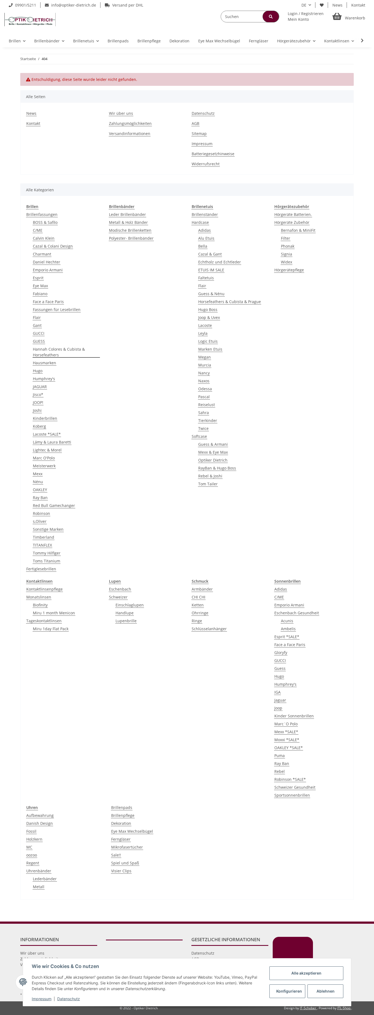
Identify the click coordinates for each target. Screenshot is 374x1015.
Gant (37, 325)
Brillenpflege (122, 815)
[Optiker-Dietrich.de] (30, 19)
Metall (38, 886)
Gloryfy (280, 652)
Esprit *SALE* (286, 636)
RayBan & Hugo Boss (217, 468)
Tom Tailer (208, 483)
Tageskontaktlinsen (44, 620)
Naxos (203, 380)
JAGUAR (40, 386)
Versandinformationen (129, 133)
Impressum (202, 143)
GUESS (39, 341)
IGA (277, 692)
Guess (280, 668)
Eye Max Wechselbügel (132, 831)
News (337, 5)
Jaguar (280, 700)
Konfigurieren (289, 991)
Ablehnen (326, 991)
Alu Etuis (206, 238)
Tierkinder (207, 420)
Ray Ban (40, 497)
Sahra (203, 412)
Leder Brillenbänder (127, 214)
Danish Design (39, 823)
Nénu (38, 481)
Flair (37, 317)
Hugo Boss (207, 309)
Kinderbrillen (45, 418)
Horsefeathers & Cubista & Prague (229, 301)
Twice (203, 428)
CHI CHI (198, 597)
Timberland (43, 537)
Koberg (39, 426)
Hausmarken (44, 362)
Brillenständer (205, 214)
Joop (278, 708)
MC (29, 847)
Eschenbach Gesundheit (296, 612)
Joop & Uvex (209, 317)
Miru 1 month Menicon (54, 612)
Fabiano (40, 293)
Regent (32, 863)
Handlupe (125, 612)
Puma (279, 755)
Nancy (204, 373)
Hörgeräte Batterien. (293, 214)
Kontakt (358, 5)
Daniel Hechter (46, 262)
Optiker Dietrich (213, 460)
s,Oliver (40, 521)
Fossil (31, 831)
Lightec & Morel (47, 450)
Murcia (204, 365)
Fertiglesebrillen (41, 568)
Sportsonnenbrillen (292, 795)
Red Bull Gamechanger (54, 505)
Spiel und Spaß (125, 863)
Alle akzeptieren (306, 973)
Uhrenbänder (38, 870)
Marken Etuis (210, 349)
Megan (204, 357)
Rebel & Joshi (210, 476)
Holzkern (34, 839)
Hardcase (200, 222)
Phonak (287, 246)
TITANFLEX (42, 545)
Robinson (41, 513)
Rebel (279, 771)
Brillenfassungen (41, 214)
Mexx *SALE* (286, 731)
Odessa (205, 388)
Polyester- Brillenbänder (131, 238)
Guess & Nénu (211, 293)
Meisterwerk (44, 465)
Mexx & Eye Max (213, 452)
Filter (285, 238)
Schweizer (118, 597)
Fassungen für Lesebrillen (56, 309)
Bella (202, 246)
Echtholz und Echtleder (219, 262)
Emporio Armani (48, 269)
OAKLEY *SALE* (288, 747)
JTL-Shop (344, 1008)
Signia (286, 254)
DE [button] (303, 5)
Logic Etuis (208, 341)
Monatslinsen (38, 597)
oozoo (31, 855)
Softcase (199, 436)
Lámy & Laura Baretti (52, 442)
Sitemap (199, 133)
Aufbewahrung (40, 815)
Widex (286, 262)
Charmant (42, 254)
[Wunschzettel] (321, 5)
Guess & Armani (213, 444)
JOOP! (38, 402)
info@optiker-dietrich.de (73, 5)
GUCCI (38, 333)
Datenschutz (203, 113)
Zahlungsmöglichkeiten (130, 123)
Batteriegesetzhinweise (213, 153)
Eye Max (40, 285)
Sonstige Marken (48, 529)
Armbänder (202, 589)
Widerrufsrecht (206, 163)
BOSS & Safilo (45, 222)
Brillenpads (121, 807)
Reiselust (206, 404)
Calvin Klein (43, 238)
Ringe (197, 620)
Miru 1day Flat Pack (50, 628)
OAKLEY (40, 489)
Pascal (204, 396)
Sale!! (116, 855)
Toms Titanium (46, 561)
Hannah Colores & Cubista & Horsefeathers (59, 352)
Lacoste (205, 325)
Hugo (37, 370)
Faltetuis (206, 277)
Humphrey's (44, 378)
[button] (305, 16)
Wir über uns (121, 113)
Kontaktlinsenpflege (44, 589)
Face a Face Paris (48, 301)
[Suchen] (271, 16)
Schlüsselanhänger (209, 628)
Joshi (37, 410)
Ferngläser (121, 839)
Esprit (38, 277)
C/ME (37, 230)
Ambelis (288, 628)
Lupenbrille (126, 620)
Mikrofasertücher (127, 847)
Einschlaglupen (130, 605)
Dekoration (121, 823)
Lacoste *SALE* (47, 434)
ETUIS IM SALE (211, 269)
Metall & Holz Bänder (128, 222)
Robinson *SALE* (290, 779)
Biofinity (40, 605)
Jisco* (38, 394)
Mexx (37, 473)
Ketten (198, 605)
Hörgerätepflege (289, 269)
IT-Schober (308, 1008)
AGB (195, 123)
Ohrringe (200, 612)
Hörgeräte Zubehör (291, 222)
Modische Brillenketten (130, 230)
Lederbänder (45, 878)
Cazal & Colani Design (53, 246)
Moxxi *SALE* (286, 739)
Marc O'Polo (44, 457)
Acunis (287, 620)
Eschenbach (120, 589)
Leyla (203, 333)
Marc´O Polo (286, 723)
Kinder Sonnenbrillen (294, 715)
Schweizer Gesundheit (294, 787)
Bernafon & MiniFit (298, 230)
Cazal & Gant (210, 254)
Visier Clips (121, 870)
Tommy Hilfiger (47, 553)
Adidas (204, 230)
